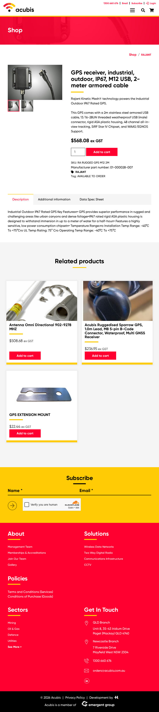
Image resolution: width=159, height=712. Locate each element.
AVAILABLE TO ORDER (91, 176)
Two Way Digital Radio (98, 552)
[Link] (18, 7)
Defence (13, 634)
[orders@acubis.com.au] (88, 671)
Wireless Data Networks (99, 546)
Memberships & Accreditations (27, 552)
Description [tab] (20, 199)
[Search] (143, 10)
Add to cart (101, 152)
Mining (12, 622)
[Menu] (132, 10)
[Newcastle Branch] (88, 643)
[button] (56, 71)
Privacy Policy (75, 697)
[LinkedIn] (86, 680)
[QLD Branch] (88, 624)
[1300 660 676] (88, 661)
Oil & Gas (13, 628)
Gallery (12, 564)
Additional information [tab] (54, 199)
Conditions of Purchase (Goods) (30, 596)
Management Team (20, 546)
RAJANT (146, 54)
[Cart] (151, 10)
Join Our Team (17, 558)
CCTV (87, 564)
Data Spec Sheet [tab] (92, 199)
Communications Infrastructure (103, 558)
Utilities (12, 640)
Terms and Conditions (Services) (30, 592)
